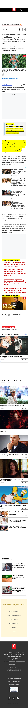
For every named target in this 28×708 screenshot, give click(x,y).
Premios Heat (14, 329)
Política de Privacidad (14, 681)
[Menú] (2, 9)
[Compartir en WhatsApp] (25, 29)
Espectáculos (6, 29)
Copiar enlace (17, 314)
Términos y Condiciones (14, 678)
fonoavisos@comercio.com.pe (17, 661)
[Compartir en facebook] (19, 29)
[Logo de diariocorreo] (14, 10)
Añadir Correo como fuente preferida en (12, 24)
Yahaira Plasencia (6, 329)
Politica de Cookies (14, 684)
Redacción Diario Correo (10, 78)
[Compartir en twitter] (22, 29)
